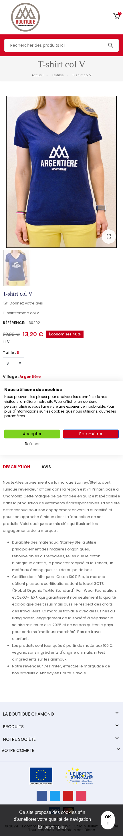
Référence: (14, 322)
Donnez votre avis (26, 303)
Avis (46, 467)
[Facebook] (42, 796)
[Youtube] (68, 796)
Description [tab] (16, 467)
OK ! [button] (108, 820)
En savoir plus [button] (52, 827)
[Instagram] (81, 796)
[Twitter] (55, 796)
